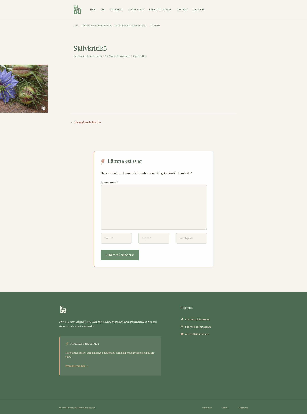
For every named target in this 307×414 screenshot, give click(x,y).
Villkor (225, 407)
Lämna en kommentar (88, 56)
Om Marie (243, 407)
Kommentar (109, 182)
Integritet (207, 407)
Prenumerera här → (76, 365)
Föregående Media (86, 122)
